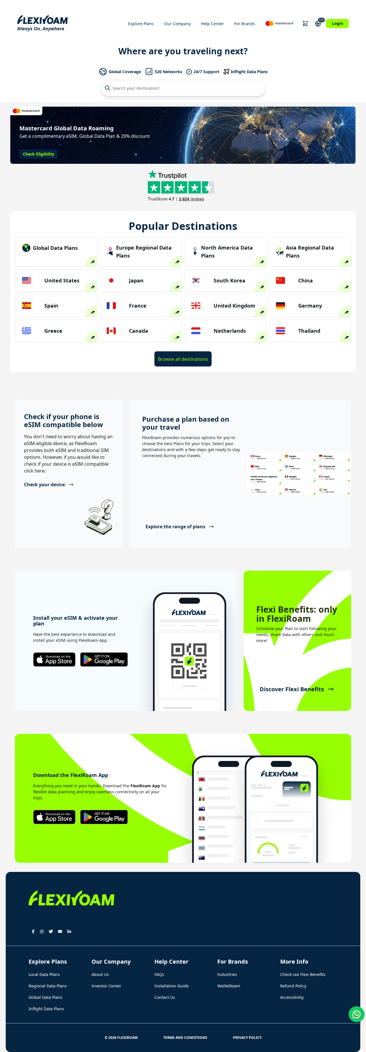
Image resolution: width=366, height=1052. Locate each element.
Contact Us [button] (164, 997)
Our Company (177, 23)
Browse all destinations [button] (183, 359)
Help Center (212, 23)
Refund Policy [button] (293, 986)
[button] (305, 23)
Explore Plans (141, 23)
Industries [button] (227, 974)
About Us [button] (100, 974)
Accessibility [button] (292, 997)
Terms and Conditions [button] (185, 1037)
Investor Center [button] (106, 986)
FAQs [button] (159, 974)
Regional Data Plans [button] (48, 986)
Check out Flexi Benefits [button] (302, 974)
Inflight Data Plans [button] (46, 1008)
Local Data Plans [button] (44, 974)
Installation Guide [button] (171, 986)
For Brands (244, 23)
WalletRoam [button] (228, 986)
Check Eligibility (38, 154)
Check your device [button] (44, 484)
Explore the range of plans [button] (175, 526)
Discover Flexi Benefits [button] (292, 689)
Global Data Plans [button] (45, 997)
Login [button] (337, 23)
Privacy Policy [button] (247, 1037)
